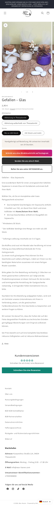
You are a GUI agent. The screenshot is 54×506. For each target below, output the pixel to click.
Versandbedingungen (13, 405)
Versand (12, 109)
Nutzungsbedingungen (14, 400)
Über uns (8, 394)
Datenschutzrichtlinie (14, 422)
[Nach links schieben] (21, 92)
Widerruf (8, 439)
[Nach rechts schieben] (32, 92)
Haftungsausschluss (13, 428)
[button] (5, 13)
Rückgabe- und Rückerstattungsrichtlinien (22, 433)
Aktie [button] (6, 344)
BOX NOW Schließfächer (14, 411)
